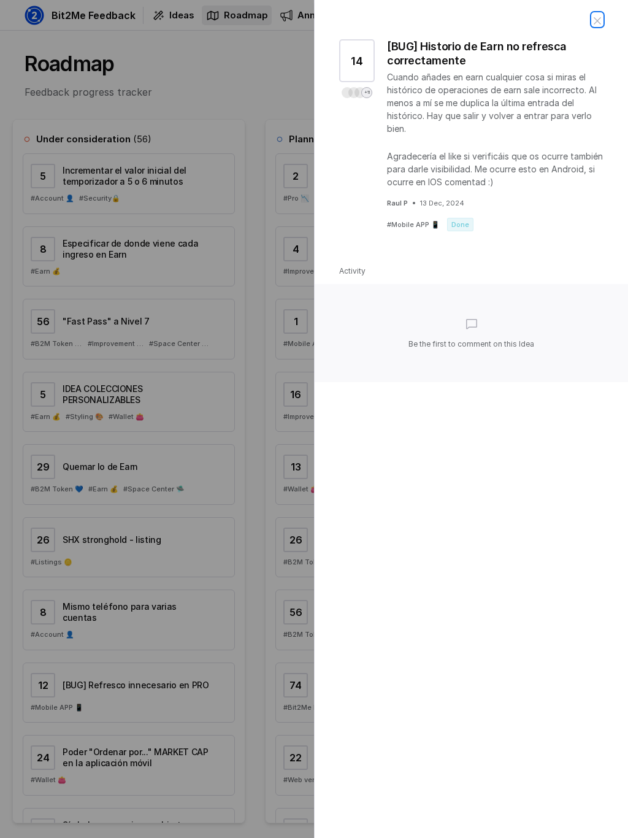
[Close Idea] (597, 19)
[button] (357, 92)
